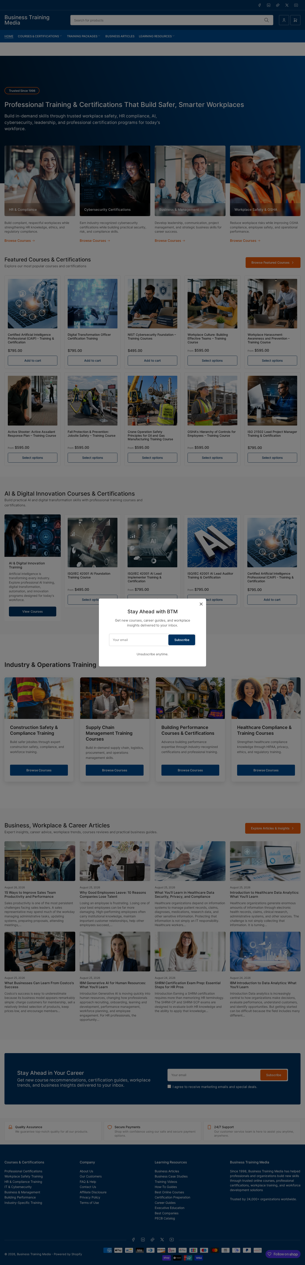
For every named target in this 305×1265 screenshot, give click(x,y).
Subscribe (181, 640)
